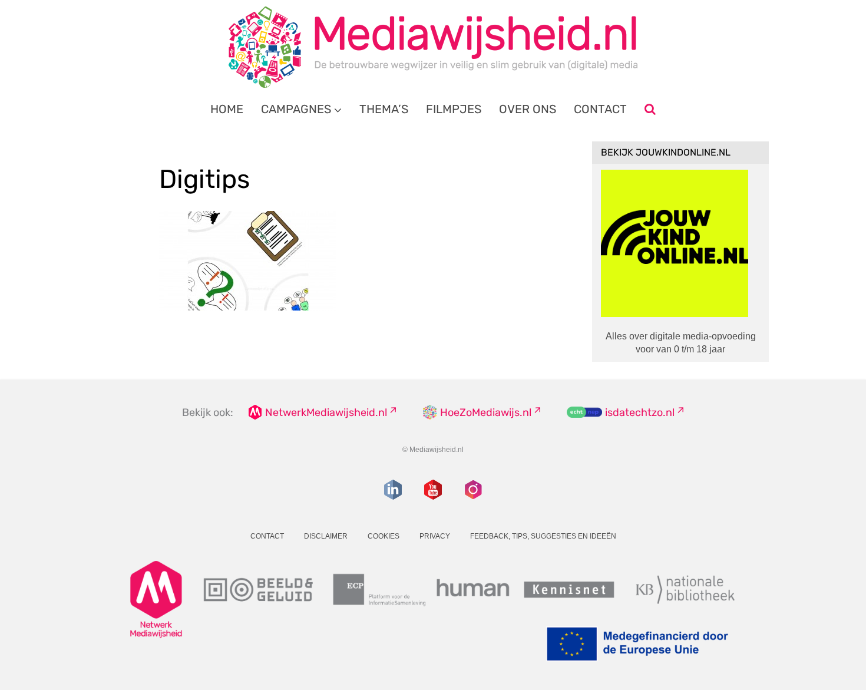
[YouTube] (433, 490)
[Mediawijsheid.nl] (433, 47)
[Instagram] (473, 490)
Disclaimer (326, 536)
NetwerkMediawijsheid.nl (326, 412)
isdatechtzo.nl (640, 412)
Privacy (434, 536)
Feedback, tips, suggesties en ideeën (543, 536)
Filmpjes (453, 109)
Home (226, 109)
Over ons (527, 109)
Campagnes (296, 109)
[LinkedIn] (393, 490)
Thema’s (383, 109)
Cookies (383, 536)
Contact (600, 109)
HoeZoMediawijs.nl (485, 412)
